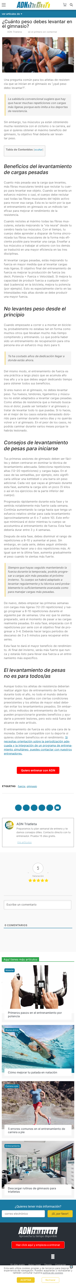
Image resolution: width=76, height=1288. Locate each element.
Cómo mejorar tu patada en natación (32, 1072)
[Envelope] (53, 1256)
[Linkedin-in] (38, 1256)
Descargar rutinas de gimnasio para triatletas (32, 1190)
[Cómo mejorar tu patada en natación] (38, 1048)
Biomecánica (11, 1029)
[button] (71, 5)
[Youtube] (45, 1256)
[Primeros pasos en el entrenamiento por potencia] (38, 989)
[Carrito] (64, 4)
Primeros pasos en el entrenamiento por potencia (35, 1014)
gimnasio (32, 786)
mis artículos (24, 841)
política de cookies (53, 1272)
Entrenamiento (12, 1145)
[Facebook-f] (23, 1256)
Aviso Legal (34, 1264)
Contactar (60, 1264)
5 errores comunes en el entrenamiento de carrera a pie (36, 1130)
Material (9, 970)
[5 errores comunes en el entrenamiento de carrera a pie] (38, 1105)
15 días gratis (17, 1264)
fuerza (21, 786)
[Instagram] (31, 1256)
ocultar (38, 149)
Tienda (48, 1264)
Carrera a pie (11, 1086)
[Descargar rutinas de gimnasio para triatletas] (38, 1164)
